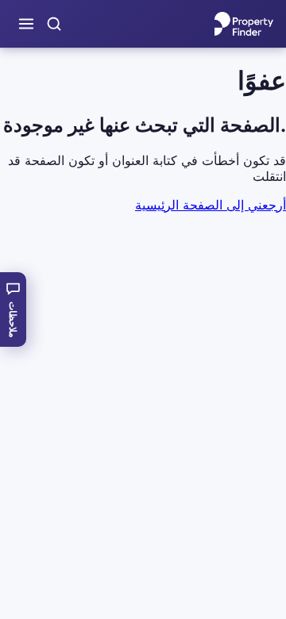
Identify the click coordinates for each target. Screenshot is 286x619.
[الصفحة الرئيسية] (243, 24)
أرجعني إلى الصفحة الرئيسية (210, 205)
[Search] (54, 24)
